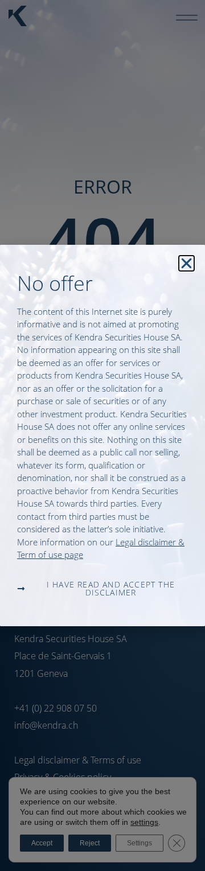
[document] (102, 435)
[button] (186, 263)
